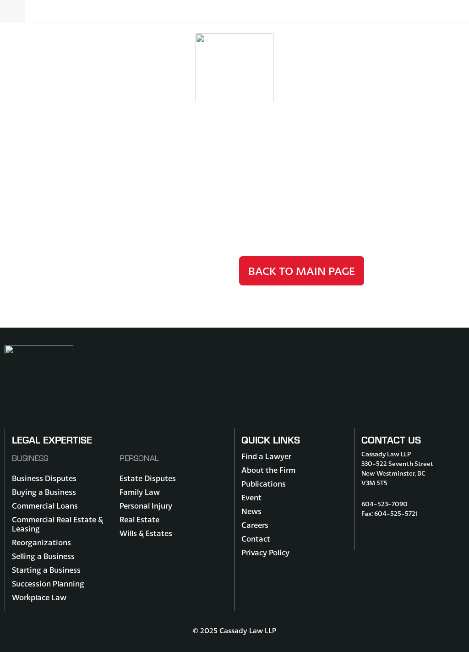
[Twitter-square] (384, 536)
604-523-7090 (384, 504)
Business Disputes (44, 478)
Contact (255, 538)
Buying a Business (44, 492)
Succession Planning (48, 583)
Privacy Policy (265, 552)
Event (251, 497)
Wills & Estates (146, 533)
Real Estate (139, 519)
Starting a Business (46, 570)
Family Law (140, 492)
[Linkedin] (400, 536)
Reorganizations (41, 542)
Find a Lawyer (266, 456)
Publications (263, 483)
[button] (234, 11)
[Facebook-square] (368, 536)
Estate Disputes (148, 478)
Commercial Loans (45, 505)
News (251, 511)
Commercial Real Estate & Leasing (57, 524)
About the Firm (268, 470)
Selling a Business (43, 556)
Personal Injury (146, 505)
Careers (254, 525)
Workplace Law (39, 597)
